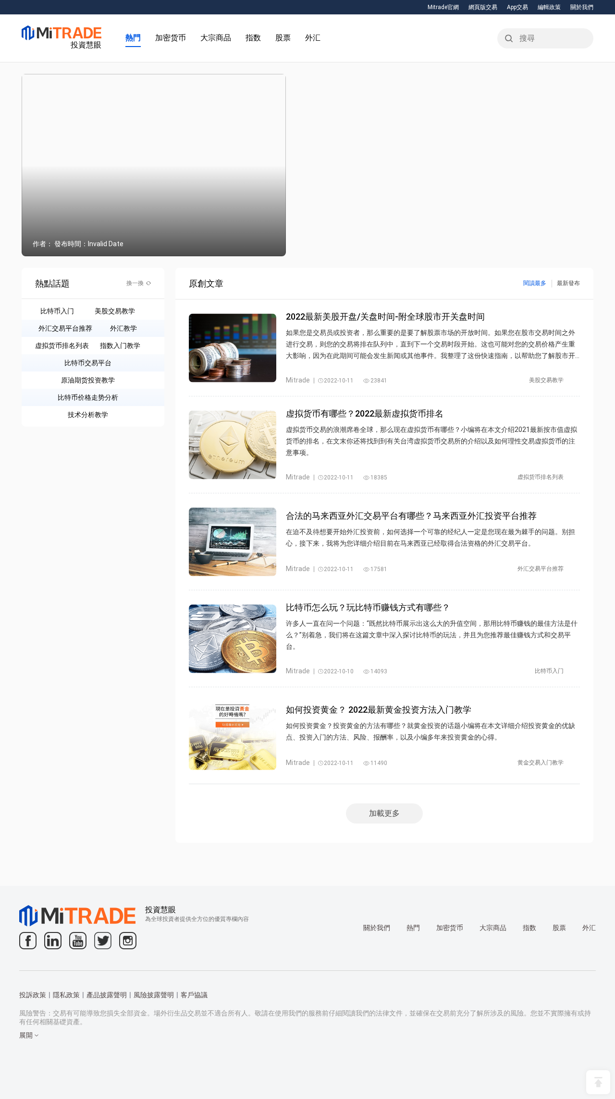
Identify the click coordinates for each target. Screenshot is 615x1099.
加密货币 (170, 37)
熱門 (133, 37)
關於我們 (581, 7)
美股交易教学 (115, 311)
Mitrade (298, 380)
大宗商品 (215, 37)
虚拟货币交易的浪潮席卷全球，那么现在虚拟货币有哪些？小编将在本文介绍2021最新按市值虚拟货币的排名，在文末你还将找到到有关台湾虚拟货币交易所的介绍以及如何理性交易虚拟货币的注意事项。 (431, 441)
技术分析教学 (88, 414)
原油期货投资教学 (88, 380)
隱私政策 (66, 995)
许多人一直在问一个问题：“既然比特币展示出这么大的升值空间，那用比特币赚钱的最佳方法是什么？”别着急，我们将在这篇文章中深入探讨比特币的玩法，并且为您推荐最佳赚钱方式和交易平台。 (432, 635)
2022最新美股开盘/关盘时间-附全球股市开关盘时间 (385, 316)
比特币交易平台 (87, 363)
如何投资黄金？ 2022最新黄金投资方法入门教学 (378, 710)
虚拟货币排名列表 (62, 345)
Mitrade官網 (443, 7)
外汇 (312, 37)
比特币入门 (57, 311)
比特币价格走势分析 (88, 397)
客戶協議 (194, 995)
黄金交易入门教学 (540, 762)
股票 (283, 37)
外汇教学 (123, 328)
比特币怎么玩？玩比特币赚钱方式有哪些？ (368, 607)
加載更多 (384, 813)
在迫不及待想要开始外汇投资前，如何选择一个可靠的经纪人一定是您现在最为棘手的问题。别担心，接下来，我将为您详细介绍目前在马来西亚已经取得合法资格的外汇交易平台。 (430, 537)
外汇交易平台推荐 (65, 328)
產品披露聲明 (106, 995)
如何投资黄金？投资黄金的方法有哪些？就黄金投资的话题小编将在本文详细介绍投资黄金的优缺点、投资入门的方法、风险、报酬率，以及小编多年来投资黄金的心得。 (430, 731)
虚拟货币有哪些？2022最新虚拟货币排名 (364, 413)
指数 (253, 37)
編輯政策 (549, 7)
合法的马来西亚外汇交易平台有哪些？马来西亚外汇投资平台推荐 (411, 516)
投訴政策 (32, 995)
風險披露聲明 (154, 995)
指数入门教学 (120, 345)
